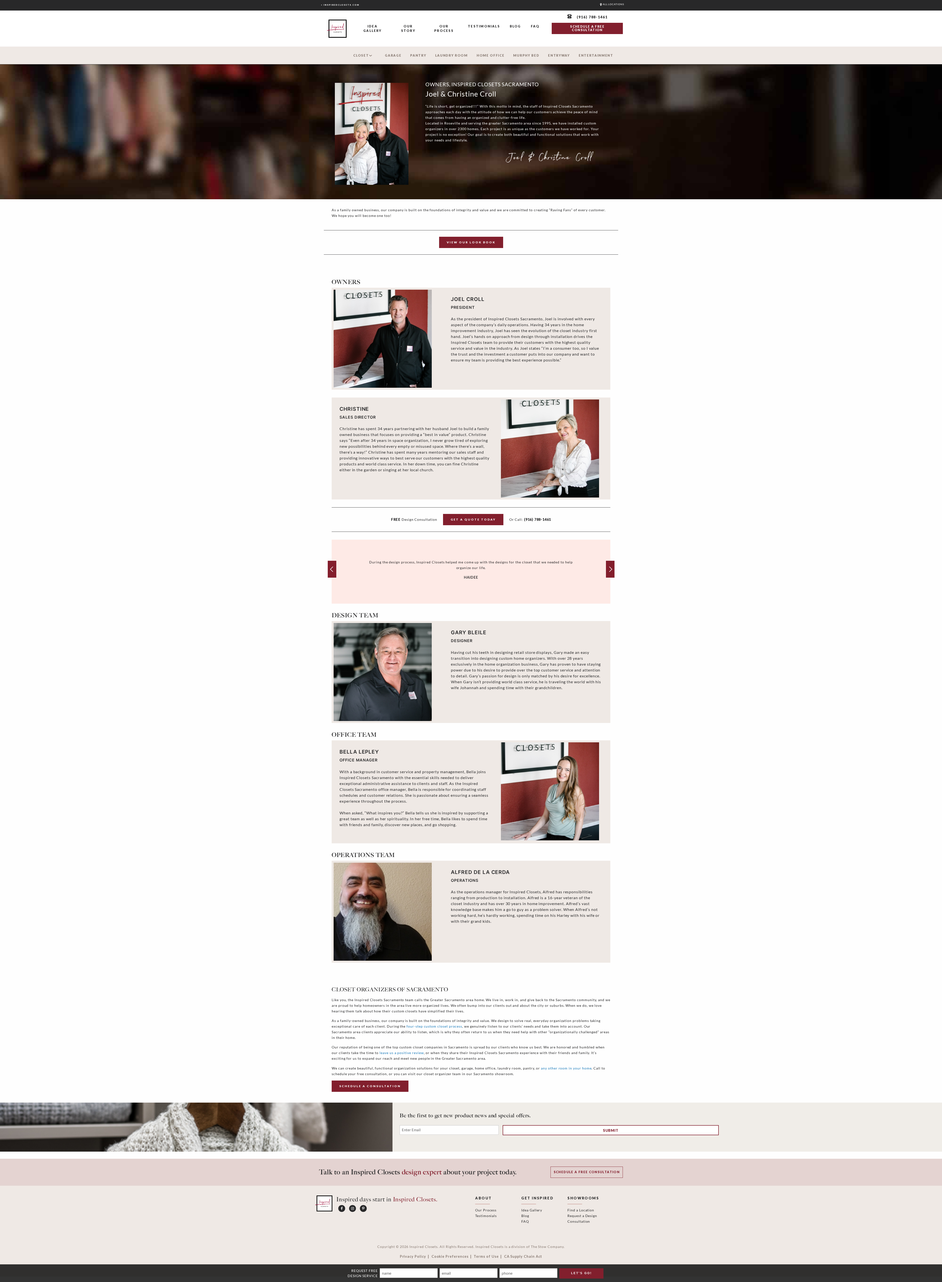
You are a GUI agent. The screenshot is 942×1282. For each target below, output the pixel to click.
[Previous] (332, 569)
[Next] (610, 569)
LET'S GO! (581, 1273)
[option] (471, 571)
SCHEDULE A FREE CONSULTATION (587, 28)
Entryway (559, 55)
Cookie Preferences (450, 1256)
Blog (515, 26)
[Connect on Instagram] (352, 1208)
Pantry (418, 55)
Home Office (491, 55)
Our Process (443, 28)
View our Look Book (471, 242)
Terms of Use (486, 1256)
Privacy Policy (413, 1256)
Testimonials (484, 26)
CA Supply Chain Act (523, 1256)
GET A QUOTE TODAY (473, 519)
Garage (393, 55)
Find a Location (580, 1210)
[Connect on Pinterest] (363, 1208)
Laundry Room (451, 55)
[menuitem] (372, 29)
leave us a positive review (401, 1053)
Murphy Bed (526, 55)
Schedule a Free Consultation (587, 1172)
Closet (361, 55)
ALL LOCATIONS (613, 4)
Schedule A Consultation (370, 1086)
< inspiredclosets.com (340, 5)
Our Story (408, 28)
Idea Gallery (372, 28)
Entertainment (596, 55)
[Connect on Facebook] (341, 1208)
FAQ (535, 26)
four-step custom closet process (434, 1026)
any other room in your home (566, 1068)
